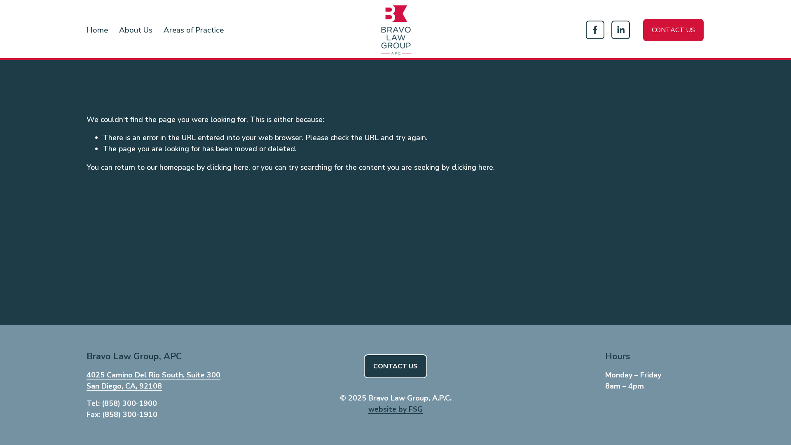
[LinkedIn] (620, 30)
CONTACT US (673, 30)
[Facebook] (595, 30)
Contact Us (395, 366)
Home (97, 30)
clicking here (227, 167)
